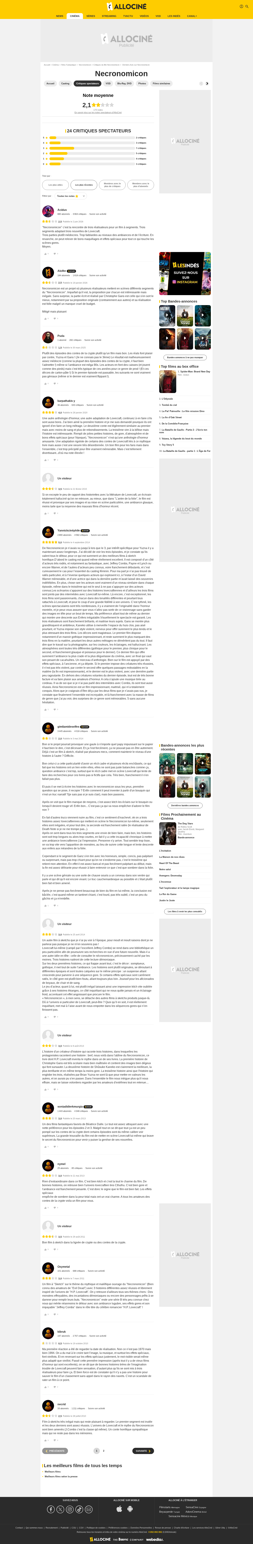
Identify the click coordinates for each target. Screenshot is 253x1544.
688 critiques (79, 1271)
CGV (81, 1528)
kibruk (61, 1331)
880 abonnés (63, 214)
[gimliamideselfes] (48, 728)
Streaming (109, 16)
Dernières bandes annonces (185, 805)
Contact (19, 1528)
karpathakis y (66, 400)
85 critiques (77, 1168)
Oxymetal (63, 1266)
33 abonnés (63, 1408)
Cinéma (75, 16)
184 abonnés (63, 275)
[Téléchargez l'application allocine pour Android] (132, 1508)
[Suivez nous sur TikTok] (79, 1509)
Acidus (62, 209)
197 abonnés (63, 1336)
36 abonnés (63, 405)
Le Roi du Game (167, 894)
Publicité (65, 1528)
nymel (61, 1164)
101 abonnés (63, 1271)
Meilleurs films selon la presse (61, 1476)
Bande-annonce (186, 837)
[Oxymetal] (48, 1268)
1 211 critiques (79, 1408)
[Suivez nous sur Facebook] (51, 1509)
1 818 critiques (80, 275)
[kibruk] (48, 1333)
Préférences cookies (118, 1528)
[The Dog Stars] (167, 833)
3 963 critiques (80, 214)
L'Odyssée (167, 399)
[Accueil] (126, 6)
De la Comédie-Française (175, 423)
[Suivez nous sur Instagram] (70, 1509)
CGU (74, 1528)
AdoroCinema (193, 1511)
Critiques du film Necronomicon (106, 65)
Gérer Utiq (220, 1528)
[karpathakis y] (48, 402)
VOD (158, 16)
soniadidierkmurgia (70, 1106)
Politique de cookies (96, 1528)
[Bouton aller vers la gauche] (201, 84)
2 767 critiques (80, 1336)
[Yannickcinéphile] (48, 532)
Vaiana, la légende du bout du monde (182, 438)
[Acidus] (48, 211)
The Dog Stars (185, 823)
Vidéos (144, 16)
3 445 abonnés (64, 731)
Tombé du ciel (169, 405)
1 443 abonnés (64, 1111)
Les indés (174, 16)
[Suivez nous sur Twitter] (60, 1509)
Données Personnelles (141, 1528)
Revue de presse (163, 1528)
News (59, 16)
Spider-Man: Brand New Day (195, 371)
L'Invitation (165, 850)
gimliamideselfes (68, 726)
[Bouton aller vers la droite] (207, 84)
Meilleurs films (53, 1471)
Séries (90, 16)
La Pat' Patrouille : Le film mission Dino (183, 411)
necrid (61, 1404)
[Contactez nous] (89, 1509)
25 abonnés (63, 1168)
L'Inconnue (165, 882)
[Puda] (48, 337)
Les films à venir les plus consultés (185, 911)
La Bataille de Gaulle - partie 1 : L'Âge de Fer (186, 451)
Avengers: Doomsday (170, 875)
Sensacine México (178, 1516)
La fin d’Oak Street (172, 417)
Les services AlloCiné (202, 1528)
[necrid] (48, 1406)
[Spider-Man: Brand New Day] (167, 381)
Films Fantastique (68, 65)
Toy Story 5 (168, 445)
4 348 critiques (81, 1111)
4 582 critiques (81, 535)
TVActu (128, 16)
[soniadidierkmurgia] (48, 1108)
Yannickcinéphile (68, 530)
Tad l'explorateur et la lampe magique (179, 888)
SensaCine (192, 1507)
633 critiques (78, 405)
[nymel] (48, 1165)
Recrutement (52, 1528)
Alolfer (61, 270)
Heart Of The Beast (169, 863)
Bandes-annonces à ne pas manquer (185, 357)
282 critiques (75, 340)
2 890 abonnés (64, 535)
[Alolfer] (48, 273)
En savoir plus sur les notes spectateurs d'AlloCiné (98, 112)
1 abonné (62, 340)
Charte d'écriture (181, 1528)
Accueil (47, 65)
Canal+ (192, 16)
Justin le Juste (167, 900)
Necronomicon (84, 65)
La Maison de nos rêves (172, 857)
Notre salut (165, 869)
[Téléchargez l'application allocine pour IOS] (121, 1508)
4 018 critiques (81, 731)
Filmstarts (165, 1507)
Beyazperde (166, 1511)
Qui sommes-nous (34, 1528)
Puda (60, 335)
